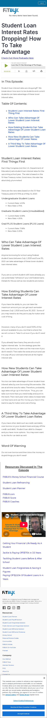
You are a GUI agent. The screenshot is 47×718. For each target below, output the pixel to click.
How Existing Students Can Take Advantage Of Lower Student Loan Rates (27, 129)
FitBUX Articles (7, 644)
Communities (7, 641)
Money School (7, 635)
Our (7, 659)
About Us (6, 671)
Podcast (5, 650)
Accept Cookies (23, 714)
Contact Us (6, 674)
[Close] (44, 678)
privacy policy (10, 695)
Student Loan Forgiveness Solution (14, 623)
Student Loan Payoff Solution (12, 620)
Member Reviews (8, 665)
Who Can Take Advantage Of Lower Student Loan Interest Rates (23, 120)
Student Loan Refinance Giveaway (14, 632)
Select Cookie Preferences (23, 701)
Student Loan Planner (10, 616)
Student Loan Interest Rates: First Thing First (26, 112)
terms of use (24, 695)
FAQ (4, 668)
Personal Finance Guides (10, 638)
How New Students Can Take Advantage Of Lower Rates (23, 138)
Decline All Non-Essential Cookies (23, 707)
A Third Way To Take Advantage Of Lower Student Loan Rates (26, 145)
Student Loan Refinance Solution (13, 629)
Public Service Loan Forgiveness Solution (16, 626)
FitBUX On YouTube (9, 647)
